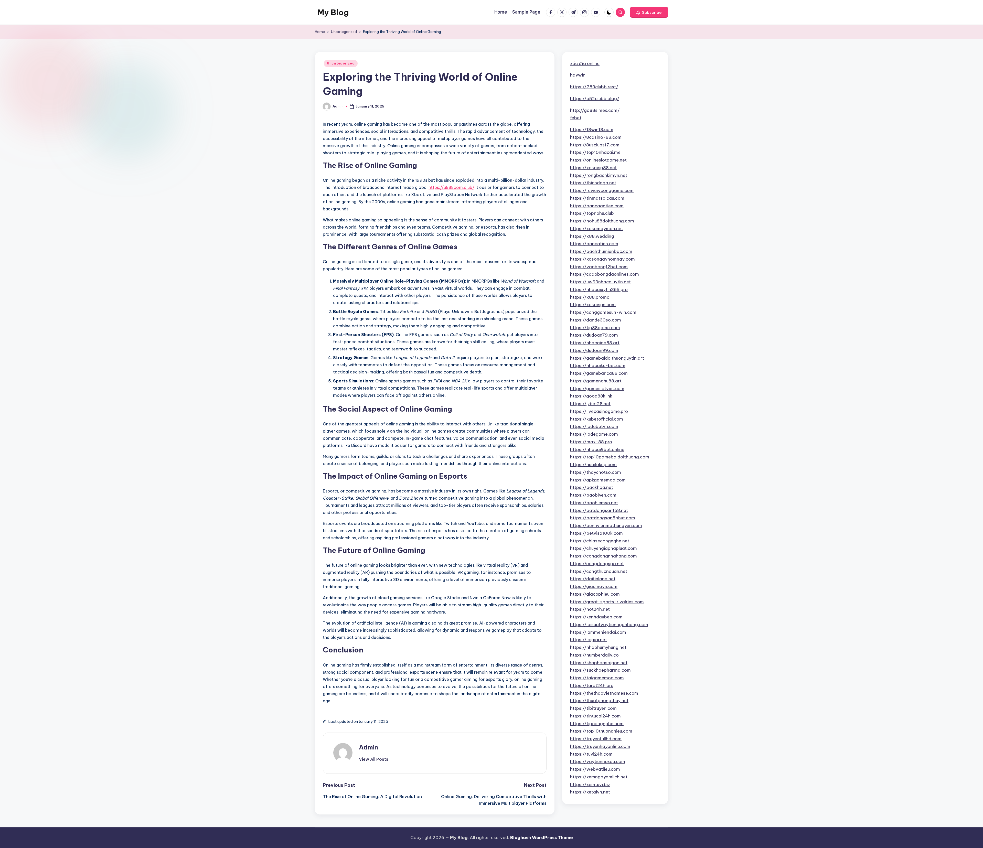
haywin (577, 75)
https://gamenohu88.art (596, 381)
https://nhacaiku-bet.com (597, 365)
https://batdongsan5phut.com (602, 518)
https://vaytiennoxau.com (597, 761)
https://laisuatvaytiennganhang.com (609, 624)
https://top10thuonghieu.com (601, 731)
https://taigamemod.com (597, 678)
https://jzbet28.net (590, 403)
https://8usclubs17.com (594, 145)
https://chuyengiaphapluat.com (603, 548)
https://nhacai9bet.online (597, 449)
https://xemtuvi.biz (590, 784)
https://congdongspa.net (597, 563)
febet (575, 118)
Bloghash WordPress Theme (541, 837)
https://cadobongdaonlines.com (604, 274)
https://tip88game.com (595, 327)
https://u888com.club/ (451, 187)
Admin (368, 747)
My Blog (333, 12)
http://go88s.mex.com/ (595, 110)
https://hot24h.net (590, 609)
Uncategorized (341, 63)
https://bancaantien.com (597, 206)
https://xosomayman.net (596, 228)
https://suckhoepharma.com (600, 670)
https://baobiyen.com (593, 495)
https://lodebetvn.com (594, 426)
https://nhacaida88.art (594, 343)
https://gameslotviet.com (597, 388)
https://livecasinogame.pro (599, 411)
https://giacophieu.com (595, 594)
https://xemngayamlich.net (598, 777)
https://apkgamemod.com (598, 480)
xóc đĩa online (585, 63)
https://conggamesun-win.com (603, 312)
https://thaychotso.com (595, 472)
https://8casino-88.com (596, 137)
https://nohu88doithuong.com (602, 221)
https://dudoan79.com (594, 335)
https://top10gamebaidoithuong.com (609, 457)
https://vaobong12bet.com (599, 267)
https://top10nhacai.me (595, 152)
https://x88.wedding (592, 236)
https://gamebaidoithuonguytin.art (607, 358)
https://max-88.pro (591, 442)
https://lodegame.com (594, 434)
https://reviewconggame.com (602, 190)
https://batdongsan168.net (599, 510)
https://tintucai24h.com (595, 716)
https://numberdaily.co (594, 655)
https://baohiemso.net (594, 503)
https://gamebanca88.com (599, 373)
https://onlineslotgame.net (598, 160)
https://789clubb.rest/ (594, 87)
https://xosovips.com (593, 304)
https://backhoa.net (591, 487)
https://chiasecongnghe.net (599, 541)
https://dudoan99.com (594, 350)
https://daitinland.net (592, 579)
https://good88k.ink (591, 396)
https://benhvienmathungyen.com (606, 525)
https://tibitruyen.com (593, 708)
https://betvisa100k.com (596, 533)
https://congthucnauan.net (598, 571)
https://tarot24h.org (592, 685)
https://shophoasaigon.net (598, 662)
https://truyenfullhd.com (596, 739)
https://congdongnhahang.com (603, 556)
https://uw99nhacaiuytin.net (600, 282)
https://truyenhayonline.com (600, 746)
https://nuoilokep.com (593, 464)
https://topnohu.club (592, 213)
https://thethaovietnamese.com (604, 693)
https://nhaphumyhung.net (598, 647)
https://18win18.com (591, 129)
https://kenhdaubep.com (596, 617)
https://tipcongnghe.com (597, 723)
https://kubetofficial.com (596, 419)
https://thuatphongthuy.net (599, 700)
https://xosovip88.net (593, 167)
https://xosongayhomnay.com (602, 259)
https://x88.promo (590, 297)
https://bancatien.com (594, 243)
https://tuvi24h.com (591, 754)
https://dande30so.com (595, 320)
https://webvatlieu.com (595, 769)
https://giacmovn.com (593, 586)
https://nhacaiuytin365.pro (599, 289)
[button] (649, 12)
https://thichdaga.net (593, 183)
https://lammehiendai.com (598, 632)
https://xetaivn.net (590, 792)
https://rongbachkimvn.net (598, 175)
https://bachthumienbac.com (601, 251)
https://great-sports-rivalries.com (607, 602)
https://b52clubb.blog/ (594, 98)
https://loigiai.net (588, 639)
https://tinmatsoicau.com (597, 198)
